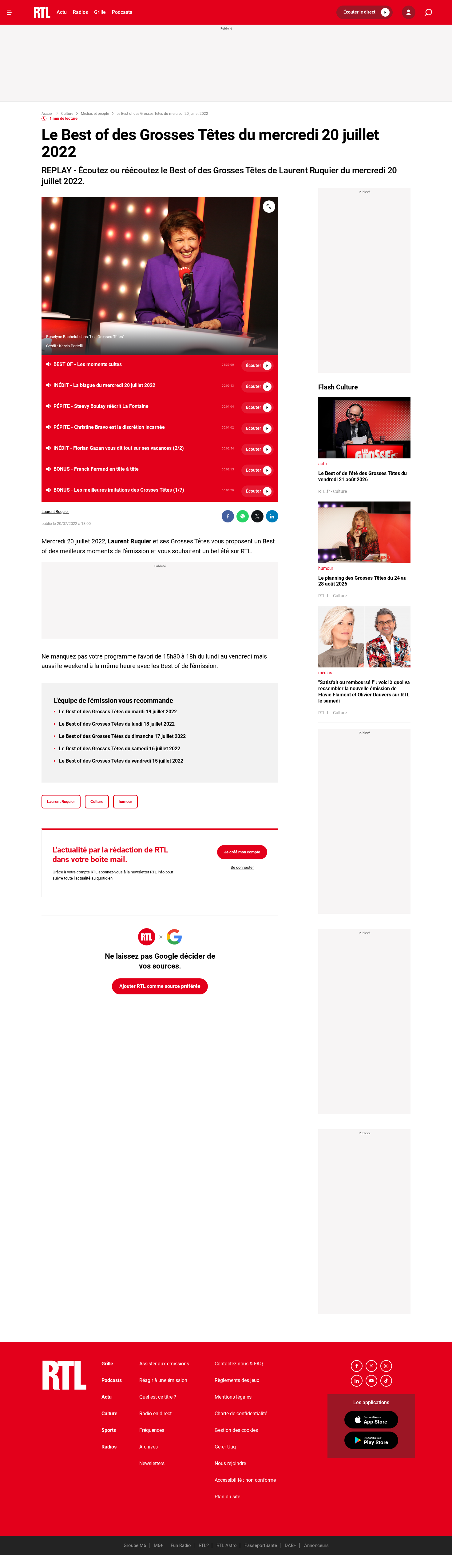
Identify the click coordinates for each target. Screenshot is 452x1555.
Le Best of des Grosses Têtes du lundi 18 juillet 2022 (117, 724)
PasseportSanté (260, 1545)
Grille (100, 12)
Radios (80, 12)
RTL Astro (226, 1545)
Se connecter (242, 867)
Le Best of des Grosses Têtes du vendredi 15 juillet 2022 (121, 761)
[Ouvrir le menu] (9, 12)
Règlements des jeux (237, 1380)
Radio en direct (155, 1413)
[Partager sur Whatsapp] (242, 516)
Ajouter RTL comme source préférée (159, 986)
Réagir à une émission (163, 1380)
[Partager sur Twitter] (257, 516)
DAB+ (290, 1545)
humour (125, 801)
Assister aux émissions (164, 1364)
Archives (148, 1447)
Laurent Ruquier (55, 511)
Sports (108, 1430)
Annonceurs (316, 1545)
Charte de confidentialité (241, 1413)
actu (322, 463)
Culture (96, 801)
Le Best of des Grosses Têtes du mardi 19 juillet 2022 (118, 712)
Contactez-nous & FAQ (239, 1364)
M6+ (158, 1545)
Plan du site (227, 1497)
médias (325, 673)
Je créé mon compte (242, 852)
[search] (428, 12)
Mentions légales (233, 1397)
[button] (364, 12)
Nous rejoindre (230, 1463)
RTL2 (204, 1545)
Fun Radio (181, 1545)
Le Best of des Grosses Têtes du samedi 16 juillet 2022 (119, 748)
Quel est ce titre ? (157, 1397)
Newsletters (152, 1463)
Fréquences (151, 1430)
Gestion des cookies (236, 1430)
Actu (62, 12)
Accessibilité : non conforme (245, 1480)
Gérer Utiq (225, 1447)
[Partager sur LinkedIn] (272, 516)
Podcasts (122, 12)
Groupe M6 (135, 1545)
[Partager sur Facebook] (228, 516)
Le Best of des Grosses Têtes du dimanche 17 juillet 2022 (122, 736)
